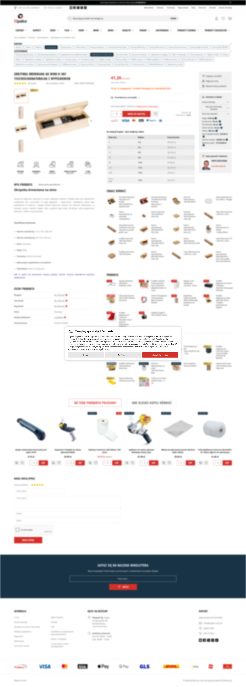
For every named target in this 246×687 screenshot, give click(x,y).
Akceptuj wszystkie (160, 355)
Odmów (86, 355)
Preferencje (123, 355)
